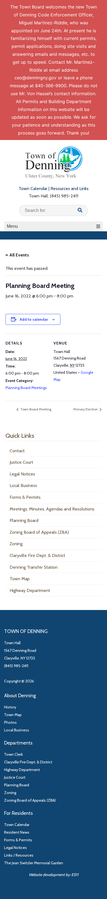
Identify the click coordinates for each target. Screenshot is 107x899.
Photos (10, 722)
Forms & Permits (25, 497)
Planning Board (24, 520)
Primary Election (86, 409)
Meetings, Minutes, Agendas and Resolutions (52, 509)
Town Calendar (33, 188)
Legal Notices (22, 474)
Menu (12, 226)
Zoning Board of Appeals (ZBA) (39, 532)
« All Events (17, 255)
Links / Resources (18, 855)
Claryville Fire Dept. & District (37, 555)
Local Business (23, 485)
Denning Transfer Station (34, 567)
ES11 (74, 874)
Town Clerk (13, 754)
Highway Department (30, 590)
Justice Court (21, 462)
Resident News (16, 832)
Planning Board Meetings (26, 387)
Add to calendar (34, 319)
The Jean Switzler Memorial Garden (33, 862)
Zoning (16, 543)
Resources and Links (69, 188)
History (10, 707)
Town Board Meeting (35, 409)
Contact (17, 450)
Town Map (20, 578)
